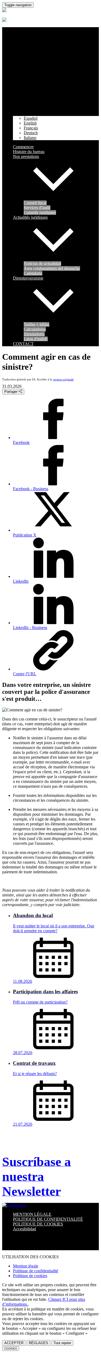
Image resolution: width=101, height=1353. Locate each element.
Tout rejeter (62, 1343)
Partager (11, 392)
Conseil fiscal (35, 202)
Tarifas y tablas (36, 324)
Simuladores (34, 334)
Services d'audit (37, 207)
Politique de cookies (30, 1275)
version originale (63, 379)
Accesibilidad (24, 1229)
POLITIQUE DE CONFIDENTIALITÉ (48, 1219)
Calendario (33, 273)
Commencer (23, 146)
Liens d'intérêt (36, 339)
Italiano (30, 137)
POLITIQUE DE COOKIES (38, 1224)
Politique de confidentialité (35, 1271)
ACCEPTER (13, 1343)
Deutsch (31, 132)
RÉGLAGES (38, 1343)
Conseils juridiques (40, 212)
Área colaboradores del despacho (52, 268)
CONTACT (23, 343)
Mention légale (25, 1266)
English (30, 123)
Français (31, 128)
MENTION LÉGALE (32, 1214)
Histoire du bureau (28, 151)
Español (30, 118)
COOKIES (10, 1348)
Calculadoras (35, 329)
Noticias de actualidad (42, 263)
